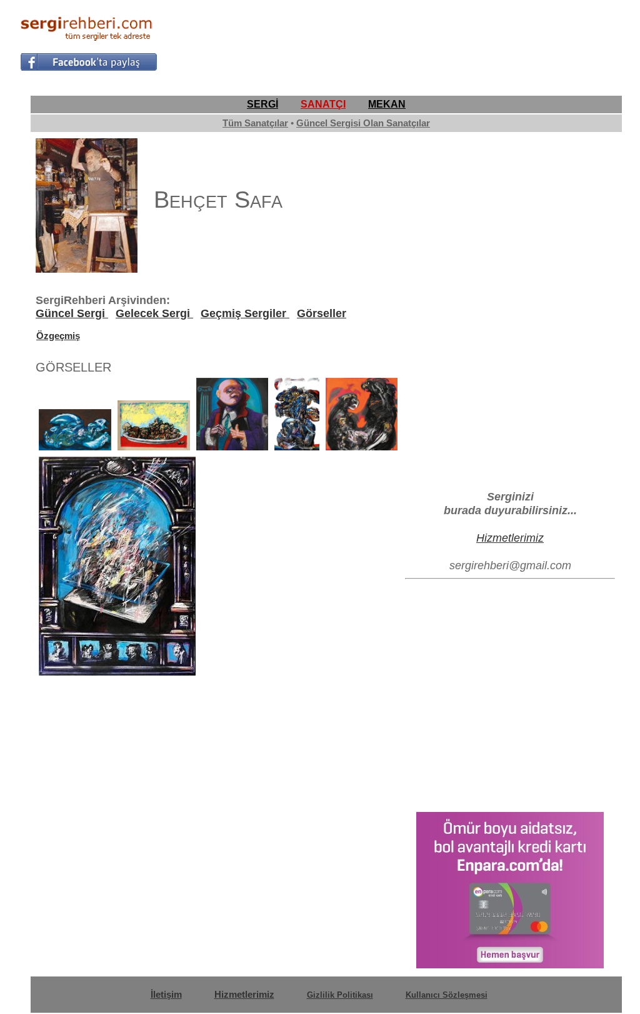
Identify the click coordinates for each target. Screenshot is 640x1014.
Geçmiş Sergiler (245, 313)
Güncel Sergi (72, 313)
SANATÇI (323, 104)
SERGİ (262, 104)
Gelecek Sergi (154, 313)
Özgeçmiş (58, 335)
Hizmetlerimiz (510, 537)
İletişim (166, 994)
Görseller (321, 313)
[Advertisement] (392, 41)
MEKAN (387, 104)
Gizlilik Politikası (340, 995)
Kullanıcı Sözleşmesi (447, 995)
